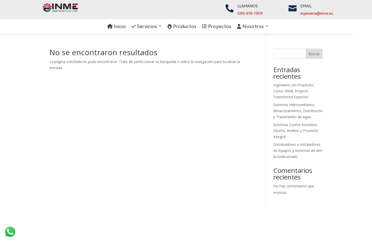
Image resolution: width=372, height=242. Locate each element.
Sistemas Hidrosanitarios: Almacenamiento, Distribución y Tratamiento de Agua (298, 110)
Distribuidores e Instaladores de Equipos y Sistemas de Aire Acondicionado (297, 150)
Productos (184, 26)
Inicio (119, 26)
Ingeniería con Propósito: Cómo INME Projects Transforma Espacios (293, 91)
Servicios (146, 26)
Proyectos (219, 26)
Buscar (314, 53)
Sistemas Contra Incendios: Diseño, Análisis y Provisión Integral (295, 130)
